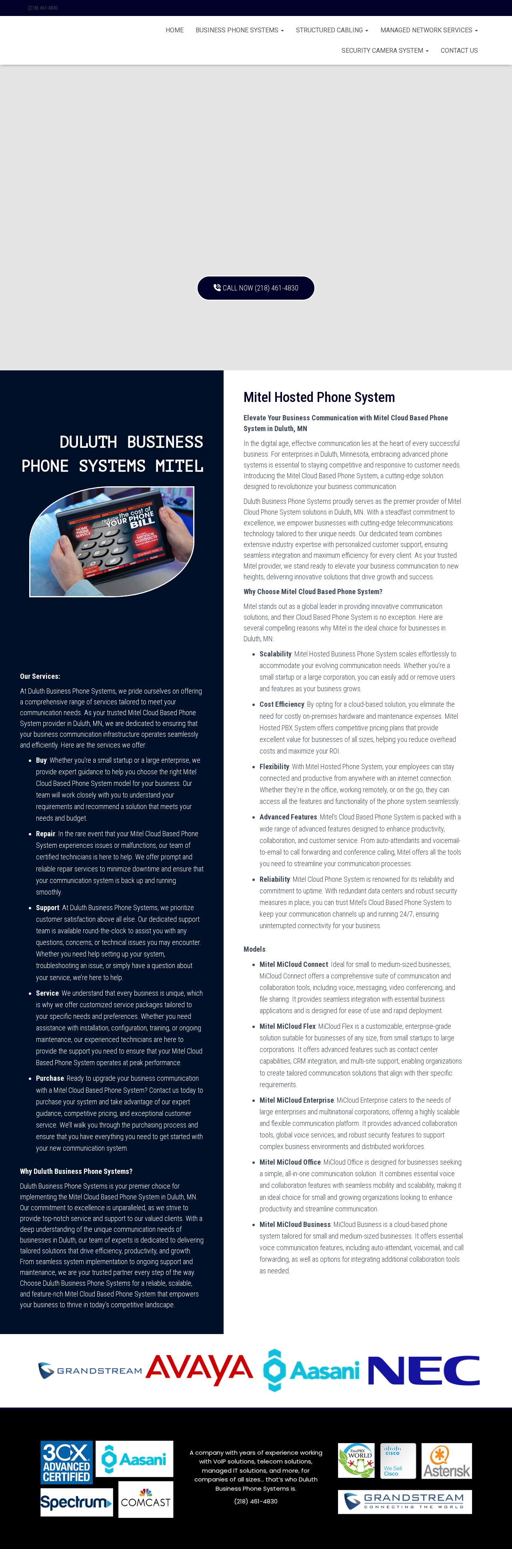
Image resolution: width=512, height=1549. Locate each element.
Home (175, 30)
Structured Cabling (330, 30)
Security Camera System (383, 50)
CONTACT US (459, 50)
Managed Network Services (427, 30)
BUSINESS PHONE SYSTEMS (238, 30)
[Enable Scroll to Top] (496, 1533)
